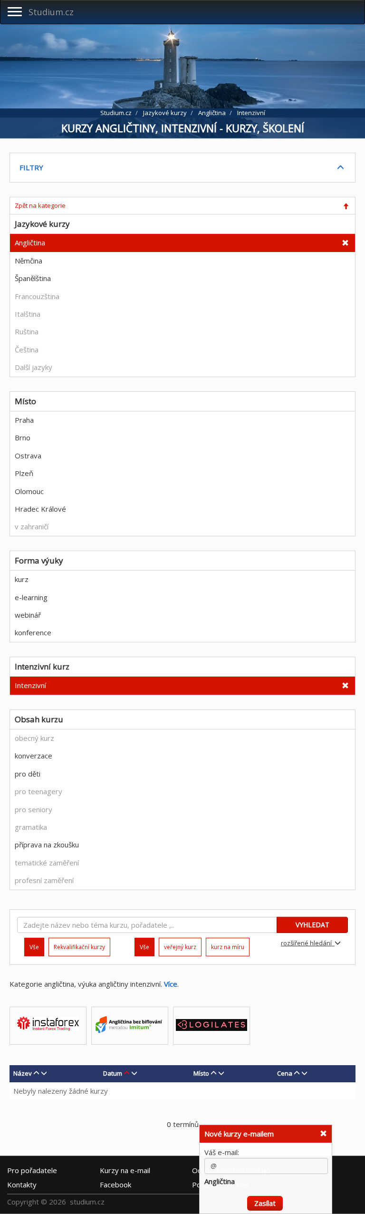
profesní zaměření (44, 880)
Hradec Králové (40, 509)
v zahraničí (31, 526)
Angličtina (30, 242)
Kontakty (22, 1184)
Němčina (28, 260)
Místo (201, 1073)
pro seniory (33, 809)
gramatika (31, 827)
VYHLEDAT (312, 924)
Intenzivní (30, 685)
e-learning (31, 597)
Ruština (26, 331)
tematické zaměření (47, 862)
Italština (27, 314)
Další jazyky (33, 367)
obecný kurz (34, 738)
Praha (24, 420)
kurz (22, 579)
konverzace (33, 755)
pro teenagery (38, 791)
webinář (28, 615)
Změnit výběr (303, 1205)
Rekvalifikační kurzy (79, 947)
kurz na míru (227, 947)
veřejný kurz (180, 947)
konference (33, 632)
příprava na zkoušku (47, 844)
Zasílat (265, 1188)
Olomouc (29, 491)
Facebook (115, 1184)
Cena (284, 1073)
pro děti (27, 773)
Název (22, 1073)
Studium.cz (51, 12)
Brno (22, 437)
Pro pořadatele (32, 1170)
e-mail (125, 1170)
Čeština (26, 349)
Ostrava (28, 455)
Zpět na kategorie (40, 205)
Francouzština (37, 296)
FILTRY (31, 167)
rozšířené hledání (308, 943)
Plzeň (24, 473)
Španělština (33, 278)
